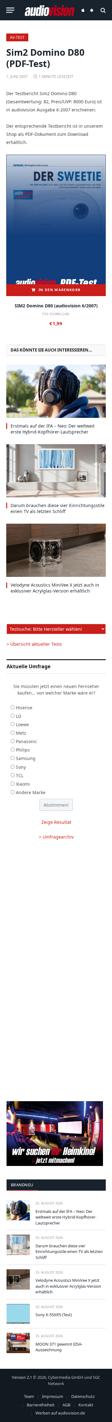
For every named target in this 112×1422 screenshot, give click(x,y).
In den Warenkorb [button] (59, 289)
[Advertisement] (56, 908)
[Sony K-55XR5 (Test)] (18, 1314)
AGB (66, 1405)
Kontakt (85, 1405)
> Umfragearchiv (56, 837)
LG (18, 716)
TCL (19, 775)
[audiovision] (49, 10)
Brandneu (22, 1185)
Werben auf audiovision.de (60, 1413)
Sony (21, 767)
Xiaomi (23, 784)
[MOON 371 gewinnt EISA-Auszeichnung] (18, 1343)
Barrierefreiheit (40, 1405)
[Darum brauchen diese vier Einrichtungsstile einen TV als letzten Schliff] (56, 470)
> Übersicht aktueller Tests (34, 644)
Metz (21, 733)
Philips (23, 750)
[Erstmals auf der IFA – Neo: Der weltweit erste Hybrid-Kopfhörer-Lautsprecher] (56, 391)
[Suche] (102, 10)
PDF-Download (56, 314)
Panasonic (26, 741)
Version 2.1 (22, 1377)
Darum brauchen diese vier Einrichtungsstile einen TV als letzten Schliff (58, 508)
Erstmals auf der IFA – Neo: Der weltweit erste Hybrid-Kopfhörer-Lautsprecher (53, 429)
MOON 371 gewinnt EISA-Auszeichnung (58, 1347)
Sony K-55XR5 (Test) (53, 1314)
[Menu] (10, 10)
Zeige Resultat (56, 822)
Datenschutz (83, 1396)
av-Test (17, 37)
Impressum (52, 1396)
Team (29, 1396)
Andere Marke (30, 792)
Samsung (25, 758)
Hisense (24, 708)
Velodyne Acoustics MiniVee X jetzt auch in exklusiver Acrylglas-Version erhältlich (55, 588)
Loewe (22, 724)
